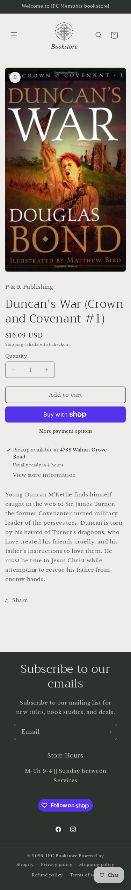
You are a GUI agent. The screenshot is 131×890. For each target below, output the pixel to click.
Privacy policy (57, 864)
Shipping (14, 344)
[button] (14, 35)
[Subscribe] (109, 732)
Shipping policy (97, 864)
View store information (44, 475)
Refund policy (47, 875)
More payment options (65, 431)
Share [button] (20, 600)
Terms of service (88, 875)
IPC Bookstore (61, 855)
